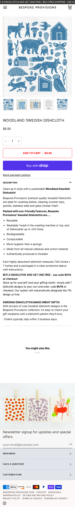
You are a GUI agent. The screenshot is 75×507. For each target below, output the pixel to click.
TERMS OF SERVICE (32, 498)
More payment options (16, 175)
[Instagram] (4, 503)
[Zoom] (10, 90)
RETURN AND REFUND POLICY (38, 495)
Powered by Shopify (56, 498)
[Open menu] (8, 7)
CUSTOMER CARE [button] (12, 474)
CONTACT (41, 492)
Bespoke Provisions (16, 492)
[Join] (69, 444)
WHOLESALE (54, 492)
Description (10, 182)
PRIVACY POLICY (11, 498)
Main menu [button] (9, 453)
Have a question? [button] (13, 464)
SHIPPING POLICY (12, 495)
